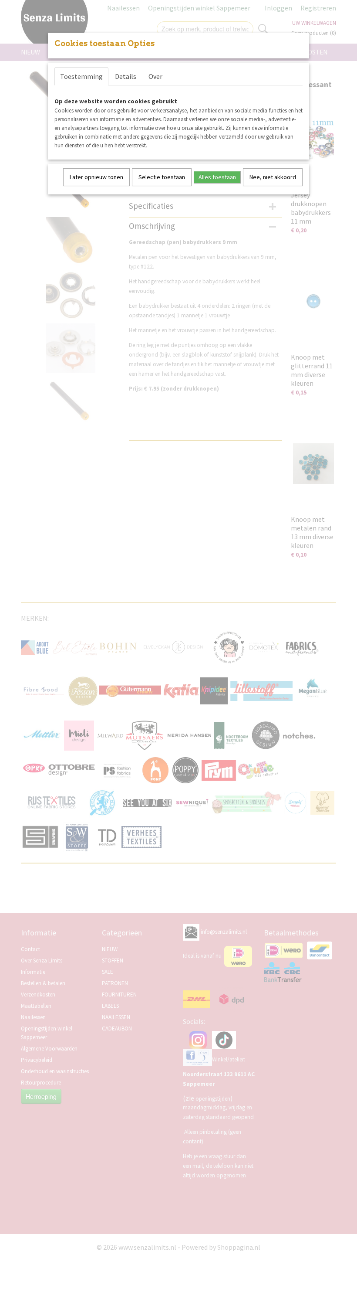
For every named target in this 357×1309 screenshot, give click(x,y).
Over (155, 76)
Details (125, 76)
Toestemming (81, 76)
